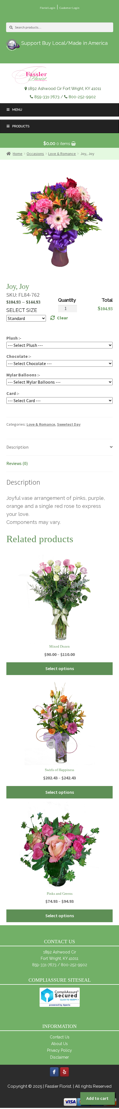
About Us (59, 1043)
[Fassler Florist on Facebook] (54, 1072)
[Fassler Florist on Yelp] (64, 1072)
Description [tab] (17, 447)
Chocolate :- (18, 356)
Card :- (12, 393)
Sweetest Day (69, 424)
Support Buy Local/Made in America (64, 43)
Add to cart (97, 1098)
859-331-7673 (47, 96)
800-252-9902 (82, 96)
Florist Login (47, 7)
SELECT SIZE (21, 310)
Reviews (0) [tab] (17, 463)
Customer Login (69, 7)
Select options (59, 668)
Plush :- (13, 338)
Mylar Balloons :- (23, 375)
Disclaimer (59, 1057)
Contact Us (59, 1037)
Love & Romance (41, 424)
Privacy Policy (59, 1050)
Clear (62, 317)
